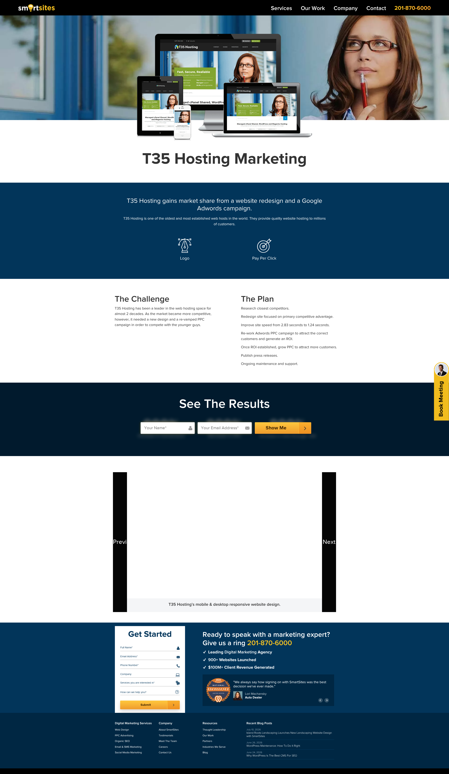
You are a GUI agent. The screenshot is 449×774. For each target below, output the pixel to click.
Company (346, 8)
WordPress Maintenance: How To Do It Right (273, 746)
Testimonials (166, 735)
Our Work (313, 8)
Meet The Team (168, 741)
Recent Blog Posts (259, 723)
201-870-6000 (412, 8)
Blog (205, 752)
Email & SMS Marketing (128, 747)
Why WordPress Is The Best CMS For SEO (271, 755)
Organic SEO (122, 741)
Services (281, 8)
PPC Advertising (124, 735)
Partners (207, 741)
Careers (163, 747)
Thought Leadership (214, 729)
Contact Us (165, 752)
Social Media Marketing (128, 752)
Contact (376, 8)
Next (329, 542)
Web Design (122, 729)
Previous (120, 542)
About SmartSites (169, 729)
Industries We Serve (214, 747)
